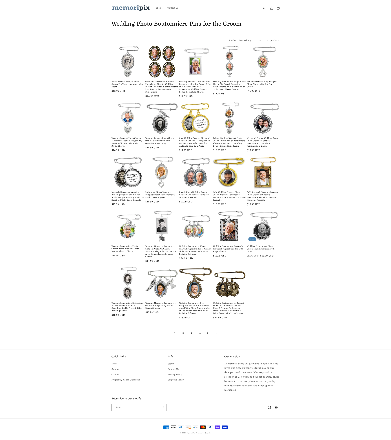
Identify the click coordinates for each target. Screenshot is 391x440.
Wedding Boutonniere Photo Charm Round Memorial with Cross (260, 249)
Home (114, 364)
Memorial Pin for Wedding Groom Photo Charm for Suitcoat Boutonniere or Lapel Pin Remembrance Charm (263, 142)
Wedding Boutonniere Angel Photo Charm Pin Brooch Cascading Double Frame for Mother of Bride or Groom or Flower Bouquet (229, 85)
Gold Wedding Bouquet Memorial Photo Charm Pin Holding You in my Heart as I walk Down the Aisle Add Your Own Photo (194, 142)
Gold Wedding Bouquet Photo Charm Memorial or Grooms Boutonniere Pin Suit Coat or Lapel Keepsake (229, 196)
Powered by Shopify (203, 433)
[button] (264, 8)
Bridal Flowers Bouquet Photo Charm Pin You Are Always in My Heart (127, 84)
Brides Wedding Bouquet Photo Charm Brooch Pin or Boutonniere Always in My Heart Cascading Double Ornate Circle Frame (229, 142)
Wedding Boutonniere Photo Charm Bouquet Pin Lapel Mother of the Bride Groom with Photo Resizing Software (195, 250)
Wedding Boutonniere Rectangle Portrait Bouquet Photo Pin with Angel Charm (228, 249)
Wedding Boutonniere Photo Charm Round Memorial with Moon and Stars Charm (125, 249)
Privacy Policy (175, 374)
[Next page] (216, 333)
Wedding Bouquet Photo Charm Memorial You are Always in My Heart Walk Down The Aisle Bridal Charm (126, 142)
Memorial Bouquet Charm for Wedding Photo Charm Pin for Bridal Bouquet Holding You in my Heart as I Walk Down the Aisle (127, 196)
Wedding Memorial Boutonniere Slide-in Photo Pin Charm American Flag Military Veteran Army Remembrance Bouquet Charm (160, 251)
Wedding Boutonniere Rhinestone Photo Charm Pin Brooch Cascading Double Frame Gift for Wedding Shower (127, 307)
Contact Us (173, 369)
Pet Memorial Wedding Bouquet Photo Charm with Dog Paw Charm (262, 84)
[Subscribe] (163, 407)
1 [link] (174, 333)
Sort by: (232, 40)
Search (171, 364)
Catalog (115, 369)
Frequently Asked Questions (125, 380)
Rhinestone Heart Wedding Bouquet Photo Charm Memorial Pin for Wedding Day (160, 195)
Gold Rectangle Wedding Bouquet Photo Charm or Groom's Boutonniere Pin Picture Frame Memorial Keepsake (262, 196)
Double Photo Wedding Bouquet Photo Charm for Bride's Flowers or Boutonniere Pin (194, 195)
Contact (115, 374)
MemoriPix (191, 433)
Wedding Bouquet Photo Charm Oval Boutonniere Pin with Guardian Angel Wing (160, 141)
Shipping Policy (176, 380)
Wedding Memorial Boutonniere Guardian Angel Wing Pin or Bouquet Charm (160, 306)
